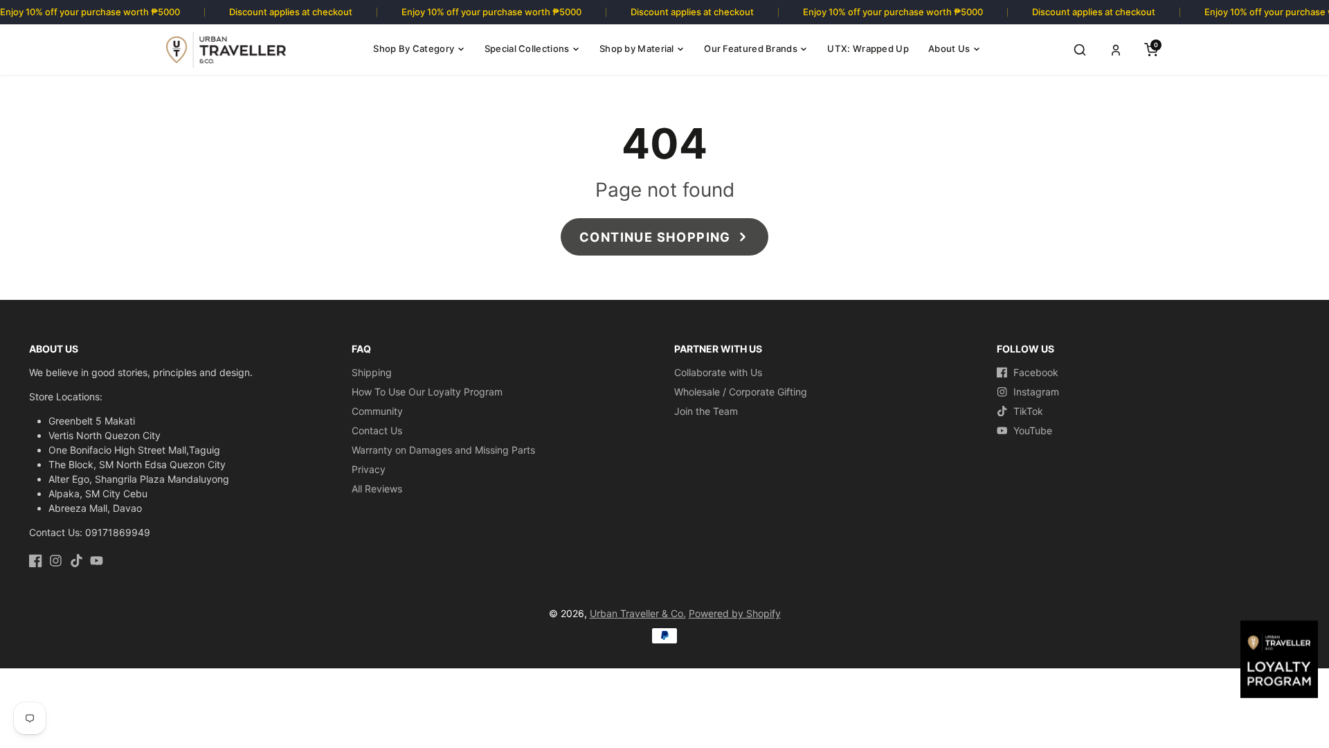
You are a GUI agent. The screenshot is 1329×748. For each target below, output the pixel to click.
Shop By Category (413, 48)
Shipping (372, 372)
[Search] (1080, 50)
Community (377, 411)
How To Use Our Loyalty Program (427, 392)
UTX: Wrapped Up (868, 48)
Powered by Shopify (735, 613)
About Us (949, 48)
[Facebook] (35, 560)
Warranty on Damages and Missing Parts (443, 450)
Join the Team (706, 411)
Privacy (369, 469)
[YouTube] (96, 560)
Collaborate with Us (718, 372)
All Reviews (377, 489)
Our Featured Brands (750, 48)
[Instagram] (55, 560)
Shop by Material (636, 48)
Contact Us (377, 430)
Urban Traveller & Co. (638, 613)
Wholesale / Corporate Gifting (740, 392)
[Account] (1116, 50)
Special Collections (527, 48)
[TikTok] (76, 560)
